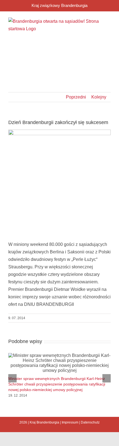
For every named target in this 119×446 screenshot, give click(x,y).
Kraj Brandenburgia (44, 422)
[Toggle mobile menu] (108, 48)
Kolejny (98, 97)
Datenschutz (90, 422)
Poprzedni (76, 97)
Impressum (70, 422)
